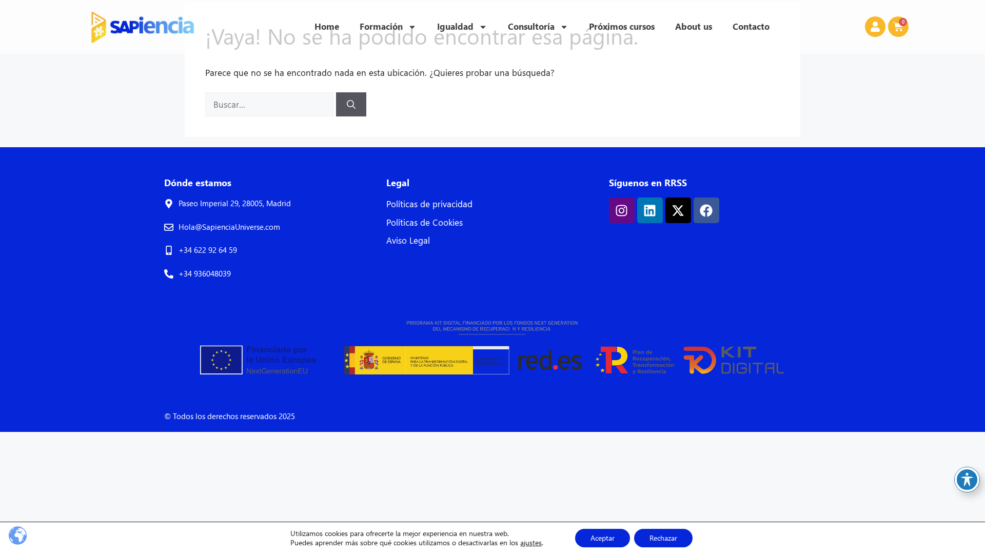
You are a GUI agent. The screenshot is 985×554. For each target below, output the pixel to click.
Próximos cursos (622, 26)
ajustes (531, 542)
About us (693, 26)
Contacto (751, 26)
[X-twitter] (678, 210)
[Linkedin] (650, 210)
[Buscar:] (270, 104)
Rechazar (663, 538)
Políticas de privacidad (429, 204)
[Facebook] (706, 210)
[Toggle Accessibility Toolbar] (967, 479)
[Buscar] (351, 104)
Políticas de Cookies (424, 222)
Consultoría (531, 26)
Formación (381, 26)
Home (326, 26)
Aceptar (602, 538)
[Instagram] (622, 210)
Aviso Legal (408, 240)
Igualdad (455, 26)
